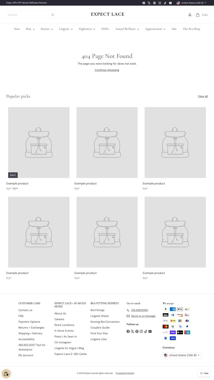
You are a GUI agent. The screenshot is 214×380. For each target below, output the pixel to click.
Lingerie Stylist (100, 316)
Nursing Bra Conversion (105, 321)
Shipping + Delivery (30, 333)
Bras (29, 29)
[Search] (52, 15)
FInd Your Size (99, 333)
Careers (59, 319)
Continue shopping (107, 70)
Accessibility (26, 339)
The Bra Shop (191, 29)
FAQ (20, 316)
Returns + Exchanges (31, 327)
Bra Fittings (97, 310)
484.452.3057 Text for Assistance (31, 347)
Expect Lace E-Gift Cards (71, 354)
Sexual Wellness (126, 29)
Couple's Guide (100, 327)
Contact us (25, 310)
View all (203, 96)
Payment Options (29, 321)
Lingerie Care (99, 339)
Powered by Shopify (125, 373)
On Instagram (63, 342)
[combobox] (31, 15)
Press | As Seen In (66, 336)
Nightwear (86, 29)
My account (25, 355)
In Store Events (64, 330)
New (17, 29)
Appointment (154, 29)
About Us (60, 313)
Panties (45, 29)
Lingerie (64, 29)
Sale (174, 29)
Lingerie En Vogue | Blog (69, 348)
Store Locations (64, 325)
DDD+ (105, 29)
